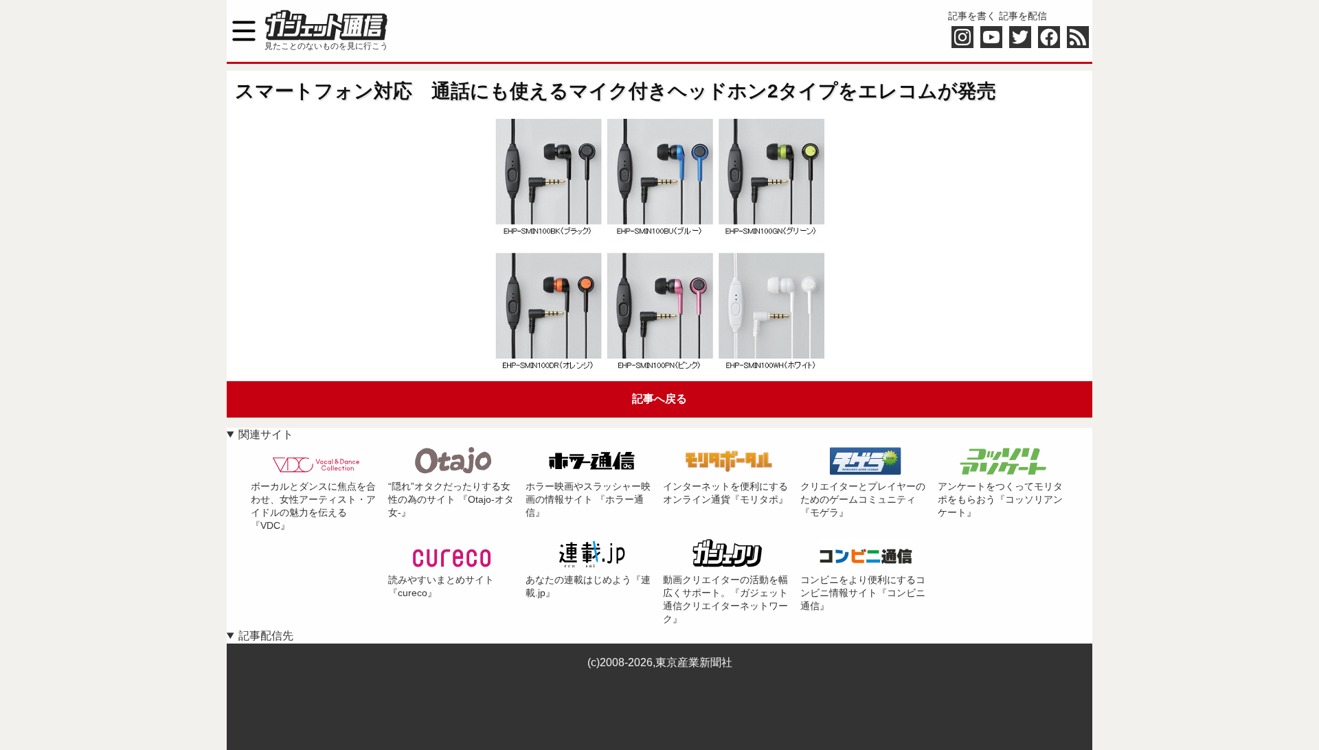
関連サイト (265, 434)
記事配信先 (265, 635)
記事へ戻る (659, 399)
